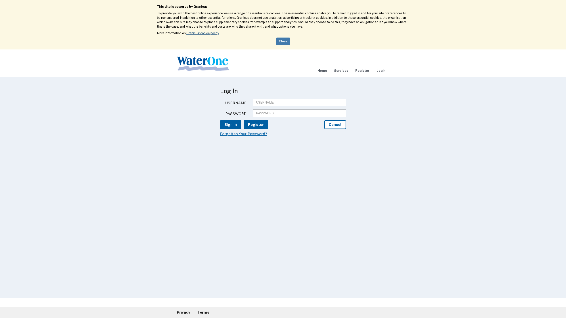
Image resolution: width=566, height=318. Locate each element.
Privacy (183, 312)
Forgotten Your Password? (243, 134)
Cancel (335, 124)
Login (381, 70)
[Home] (203, 64)
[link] (322, 71)
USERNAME (236, 103)
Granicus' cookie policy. (202, 33)
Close (283, 41)
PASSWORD (236, 114)
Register (362, 70)
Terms (203, 312)
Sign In (230, 124)
